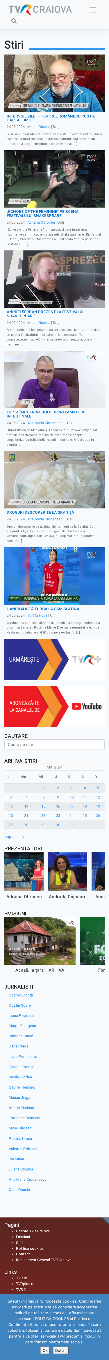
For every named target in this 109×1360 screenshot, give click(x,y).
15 (43, 806)
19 (98, 806)
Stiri (19, 1242)
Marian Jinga (19, 1097)
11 (85, 797)
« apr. (8, 836)
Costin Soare (20, 1005)
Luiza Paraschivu (23, 1056)
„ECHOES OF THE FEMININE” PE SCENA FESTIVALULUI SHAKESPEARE (42, 213)
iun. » (20, 836)
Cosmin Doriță (21, 995)
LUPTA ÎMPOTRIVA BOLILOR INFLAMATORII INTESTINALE (46, 414)
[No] (102, 1327)
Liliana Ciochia (21, 1169)
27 (11, 825)
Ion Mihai (16, 1159)
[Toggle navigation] (92, 10)
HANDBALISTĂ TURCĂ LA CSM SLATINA (43, 608)
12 (98, 797)
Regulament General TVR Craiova (44, 1260)
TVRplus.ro (25, 1284)
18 (85, 806)
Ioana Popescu (21, 1015)
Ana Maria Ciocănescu (46, 423)
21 (26, 815)
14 (26, 806)
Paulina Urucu (20, 1138)
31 (71, 825)
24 (71, 815)
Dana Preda (18, 1046)
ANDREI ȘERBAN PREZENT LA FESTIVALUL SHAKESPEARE (45, 313)
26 (98, 815)
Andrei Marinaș (21, 1107)
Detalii (60, 1350)
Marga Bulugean (22, 1026)
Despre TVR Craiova (33, 1231)
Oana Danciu (19, 1189)
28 (26, 825)
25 (85, 815)
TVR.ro (21, 1278)
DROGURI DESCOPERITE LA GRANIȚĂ (40, 512)
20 (11, 815)
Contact (23, 1254)
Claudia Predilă (21, 1067)
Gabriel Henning (22, 1087)
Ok (45, 1350)
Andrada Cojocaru (68, 896)
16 (58, 806)
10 (71, 797)
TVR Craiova (37, 615)
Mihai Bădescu (21, 1128)
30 (58, 825)
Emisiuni (23, 1237)
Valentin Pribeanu (23, 1149)
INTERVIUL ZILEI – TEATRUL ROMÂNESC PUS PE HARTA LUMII (51, 118)
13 (11, 806)
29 (43, 825)
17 (71, 806)
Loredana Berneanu (25, 1118)
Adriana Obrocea (41, 222)
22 (43, 815)
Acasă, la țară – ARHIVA (39, 970)
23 (58, 815)
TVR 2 (21, 1289)
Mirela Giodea (38, 127)
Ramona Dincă (21, 1036)
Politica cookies (30, 1248)
